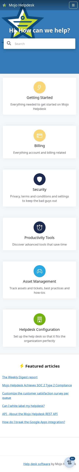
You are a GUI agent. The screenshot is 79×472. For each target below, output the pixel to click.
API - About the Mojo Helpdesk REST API (30, 414)
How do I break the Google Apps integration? (33, 422)
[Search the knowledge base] (9, 43)
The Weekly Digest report (19, 377)
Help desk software (36, 464)
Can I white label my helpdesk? (23, 406)
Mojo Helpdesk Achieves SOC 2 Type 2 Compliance (37, 385)
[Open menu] (73, 5)
